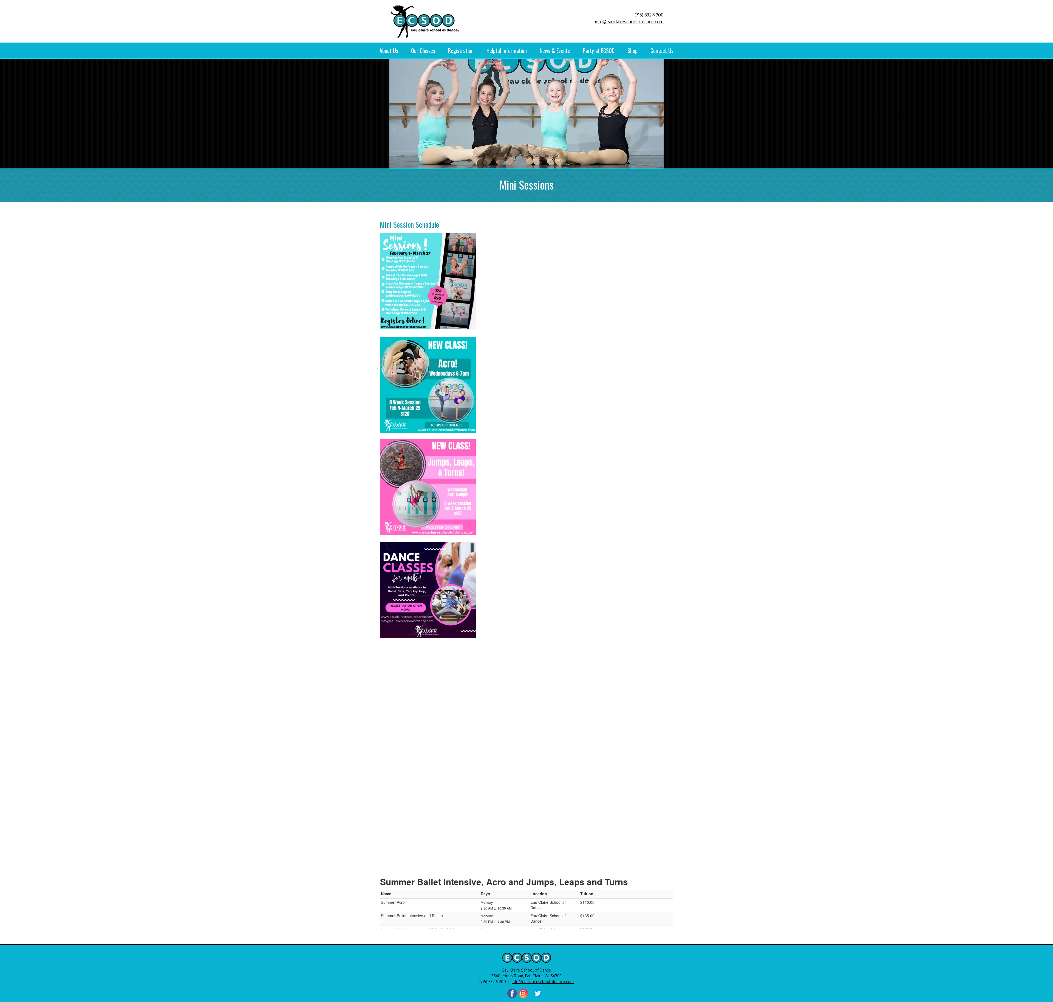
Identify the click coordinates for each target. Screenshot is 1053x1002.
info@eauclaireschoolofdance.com (629, 21)
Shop (632, 50)
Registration (461, 50)
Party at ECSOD (599, 50)
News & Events (555, 50)
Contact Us (661, 50)
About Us (389, 50)
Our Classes (423, 50)
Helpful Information (506, 50)
